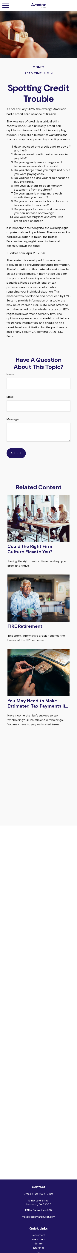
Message (13, 419)
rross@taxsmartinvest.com (38, 1216)
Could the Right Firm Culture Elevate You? (30, 549)
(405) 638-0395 (42, 1193)
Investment (38, 1239)
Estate (39, 1243)
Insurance (38, 1247)
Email (10, 397)
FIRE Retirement (24, 626)
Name (10, 374)
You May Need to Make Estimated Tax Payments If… (37, 703)
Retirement (38, 1235)
